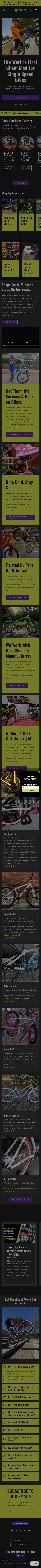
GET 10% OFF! (30, 790)
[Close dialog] (39, 772)
